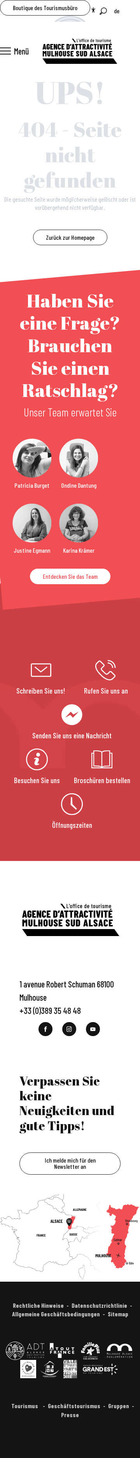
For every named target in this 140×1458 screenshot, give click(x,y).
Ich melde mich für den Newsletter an (70, 1163)
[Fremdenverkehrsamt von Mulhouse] (79, 51)
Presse (70, 1414)
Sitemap (118, 1313)
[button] (103, 11)
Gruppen (118, 1405)
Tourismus (25, 1405)
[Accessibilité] (93, 10)
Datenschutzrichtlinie (99, 1305)
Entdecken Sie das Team (70, 576)
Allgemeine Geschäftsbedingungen (56, 1313)
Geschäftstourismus (74, 1405)
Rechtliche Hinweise (38, 1305)
